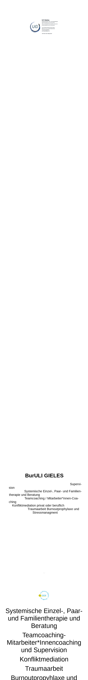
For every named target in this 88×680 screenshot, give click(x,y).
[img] (44, 289)
